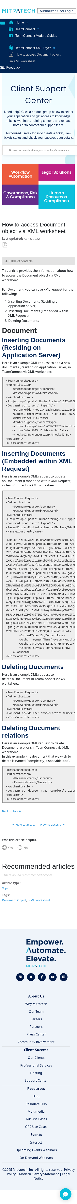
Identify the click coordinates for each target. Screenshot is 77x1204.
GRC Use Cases (36, 1126)
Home (20, 22)
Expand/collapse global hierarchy (2, 22)
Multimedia (36, 1111)
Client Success (36, 1049)
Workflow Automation (20, 174)
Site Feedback (10, 67)
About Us (36, 996)
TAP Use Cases (36, 1119)
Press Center (36, 1034)
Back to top (10, 811)
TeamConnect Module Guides (36, 35)
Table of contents (21, 261)
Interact (36, 1142)
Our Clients (36, 1057)
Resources (36, 1088)
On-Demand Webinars (36, 1158)
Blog (36, 1096)
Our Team (36, 1011)
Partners (36, 1026)
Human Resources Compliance (56, 197)
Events (36, 1134)
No (25, 848)
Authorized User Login (56, 11)
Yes (10, 848)
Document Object (14, 900)
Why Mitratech (36, 1004)
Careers (36, 1019)
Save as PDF (4, 245)
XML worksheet (39, 900)
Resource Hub (36, 1104)
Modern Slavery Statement (39, 1174)
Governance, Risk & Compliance (20, 195)
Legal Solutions (56, 172)
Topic (5, 888)
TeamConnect (25, 29)
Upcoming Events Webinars (36, 1150)
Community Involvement (36, 1042)
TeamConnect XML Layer (33, 48)
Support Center (36, 1080)
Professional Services (36, 1065)
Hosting (36, 1073)
